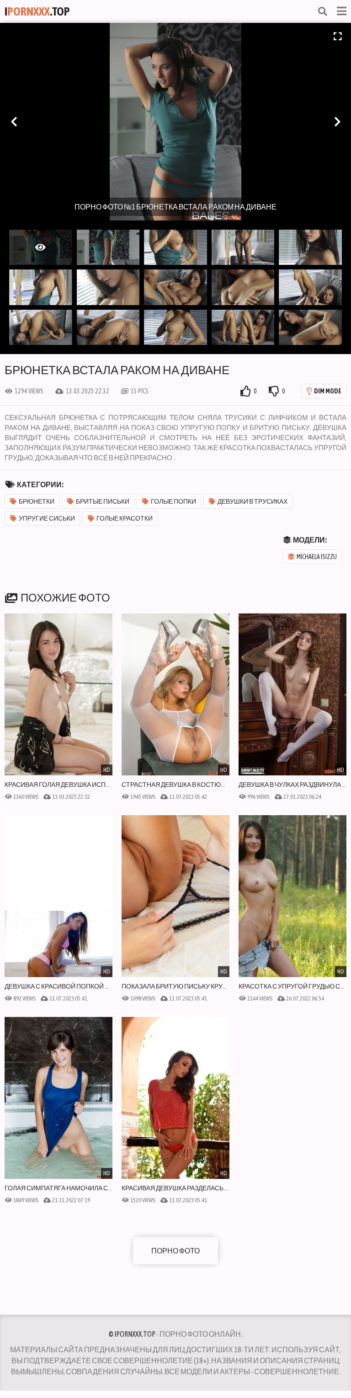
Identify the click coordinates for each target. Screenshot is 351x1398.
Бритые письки (102, 501)
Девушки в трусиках (252, 501)
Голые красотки (124, 518)
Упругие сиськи (47, 518)
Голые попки (173, 501)
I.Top (37, 11)
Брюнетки (36, 501)
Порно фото (175, 1251)
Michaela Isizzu (317, 556)
